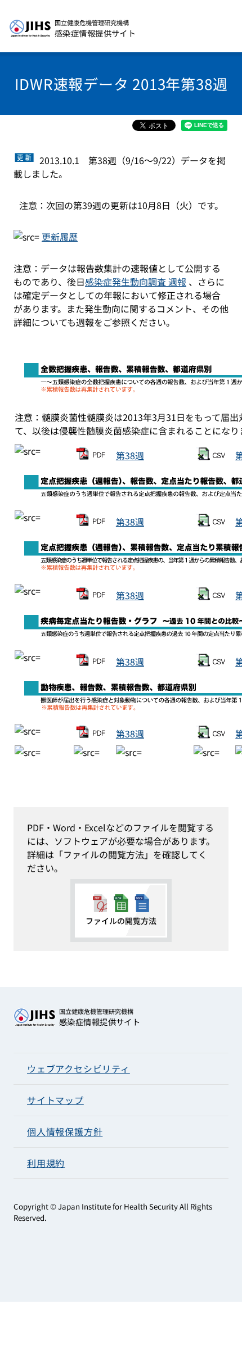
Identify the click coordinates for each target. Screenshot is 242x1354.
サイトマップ (55, 1100)
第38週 (130, 455)
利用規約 (46, 1163)
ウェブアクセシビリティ (78, 1068)
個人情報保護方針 (64, 1131)
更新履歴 (60, 236)
